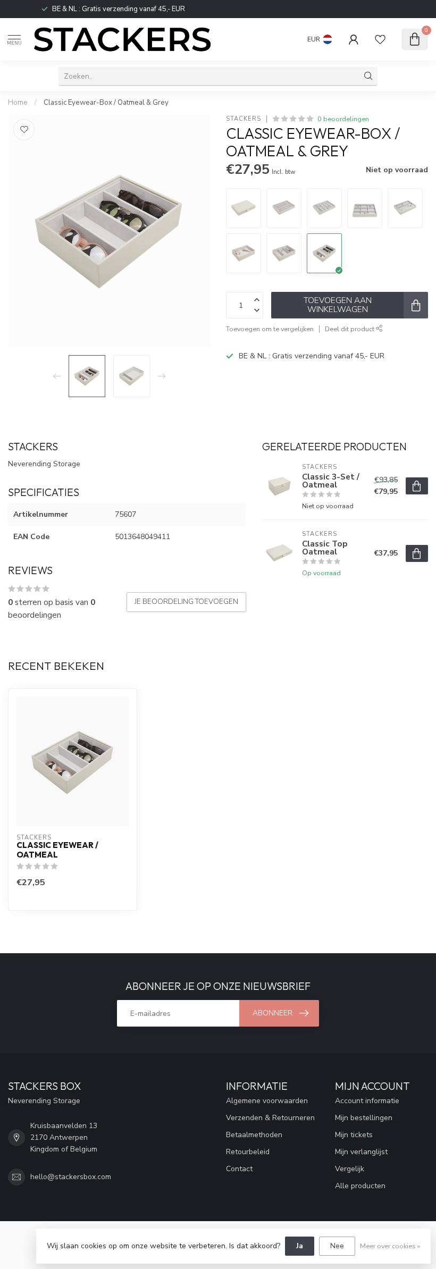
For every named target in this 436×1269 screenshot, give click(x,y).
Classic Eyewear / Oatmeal (57, 850)
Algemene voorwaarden (267, 1101)
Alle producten (360, 1186)
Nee (337, 1246)
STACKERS (243, 119)
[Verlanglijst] (380, 39)
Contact (239, 1169)
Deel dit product (350, 328)
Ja (299, 1246)
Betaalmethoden (254, 1135)
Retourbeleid (248, 1152)
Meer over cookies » (390, 1245)
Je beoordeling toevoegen (186, 602)
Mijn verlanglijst (361, 1152)
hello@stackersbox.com (70, 1177)
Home (18, 102)
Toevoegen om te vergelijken (270, 328)
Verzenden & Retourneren (270, 1118)
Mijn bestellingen (363, 1118)
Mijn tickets (354, 1135)
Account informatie (367, 1101)
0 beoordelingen (343, 118)
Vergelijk (349, 1169)
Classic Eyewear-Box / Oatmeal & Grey (106, 102)
